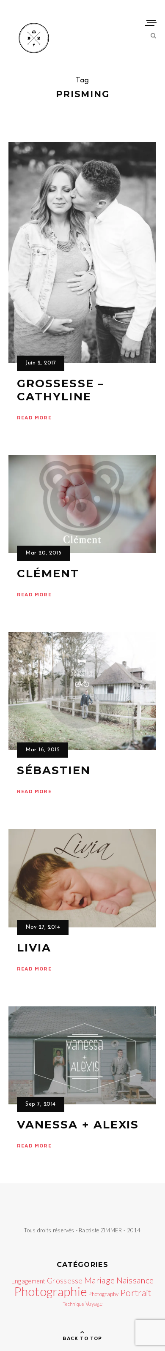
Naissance (135, 1280)
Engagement (28, 1281)
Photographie (51, 1291)
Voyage (93, 1303)
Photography (103, 1294)
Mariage (99, 1280)
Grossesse (65, 1280)
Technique (73, 1304)
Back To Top (82, 1338)
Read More (34, 417)
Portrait (135, 1292)
